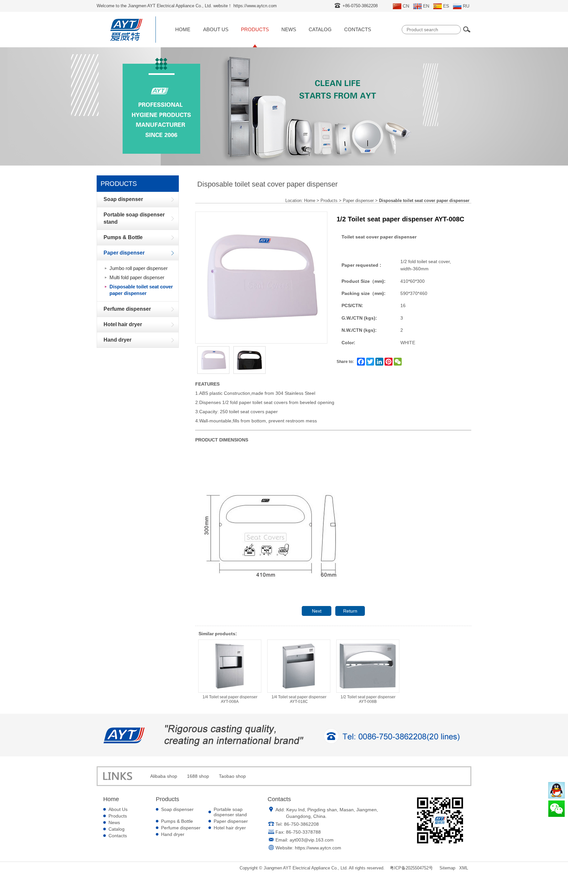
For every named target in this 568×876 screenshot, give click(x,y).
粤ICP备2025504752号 (411, 867)
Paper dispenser (358, 200)
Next (316, 611)
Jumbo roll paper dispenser (138, 268)
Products (255, 29)
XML (463, 867)
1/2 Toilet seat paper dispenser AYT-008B (368, 699)
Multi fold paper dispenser (136, 277)
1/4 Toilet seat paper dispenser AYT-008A (229, 699)
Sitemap (447, 867)
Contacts (357, 29)
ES (446, 6)
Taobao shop (232, 776)
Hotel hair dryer (230, 827)
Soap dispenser (177, 809)
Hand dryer (172, 834)
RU (466, 6)
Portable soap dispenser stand (230, 812)
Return (350, 611)
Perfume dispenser (181, 827)
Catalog (320, 29)
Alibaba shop (163, 776)
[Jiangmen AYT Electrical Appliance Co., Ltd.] (126, 41)
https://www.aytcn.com (318, 847)
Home (182, 29)
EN (426, 6)
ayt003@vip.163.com (312, 839)
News (288, 29)
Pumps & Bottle (177, 821)
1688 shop (198, 776)
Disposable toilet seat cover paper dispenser (141, 290)
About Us (215, 29)
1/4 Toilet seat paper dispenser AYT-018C (299, 699)
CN (406, 6)
